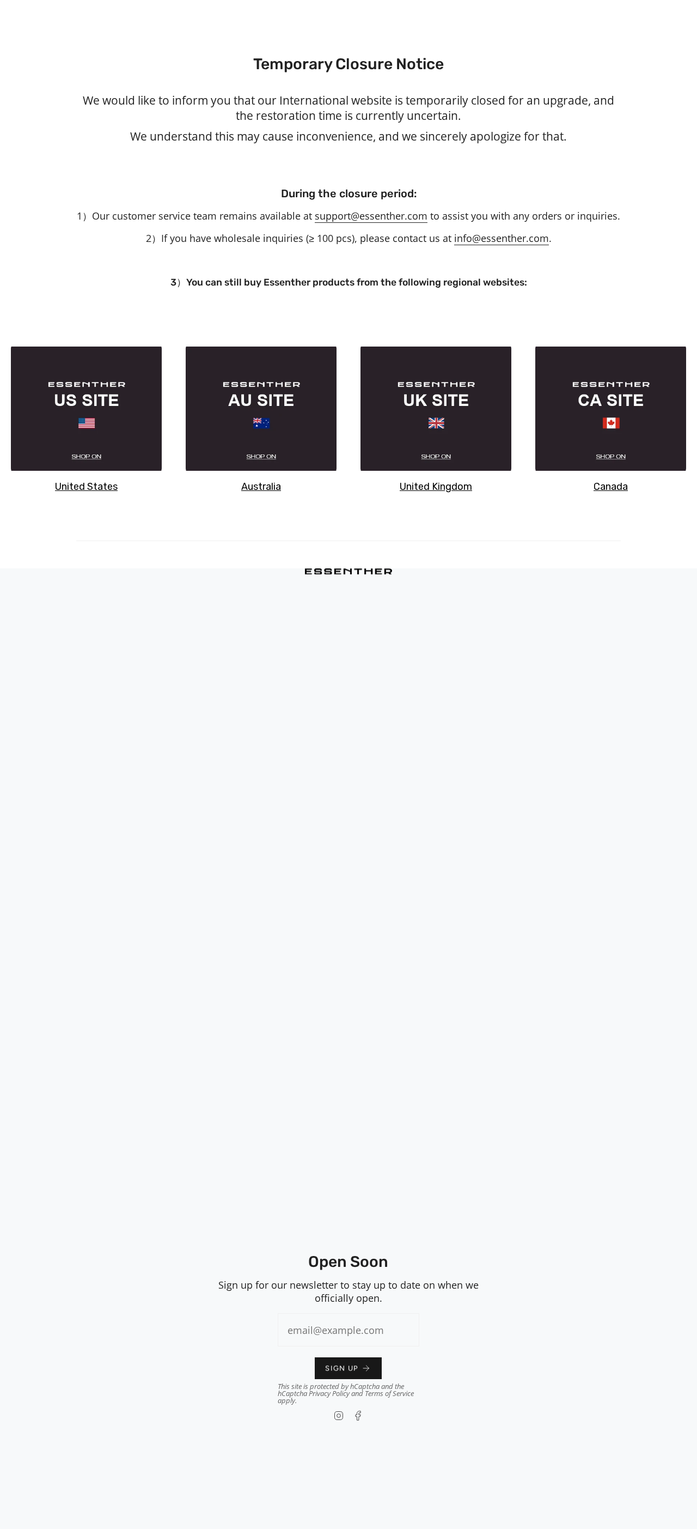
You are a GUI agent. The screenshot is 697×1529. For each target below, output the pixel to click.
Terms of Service (389, 1393)
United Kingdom (436, 487)
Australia (261, 487)
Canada (611, 487)
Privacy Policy (329, 1393)
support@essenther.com (371, 215)
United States (86, 487)
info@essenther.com (501, 238)
